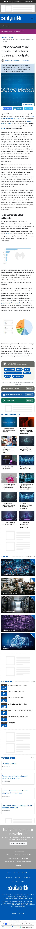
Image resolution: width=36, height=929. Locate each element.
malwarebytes (19, 376)
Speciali (16, 873)
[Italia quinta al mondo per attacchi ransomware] (27, 460)
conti (8, 376)
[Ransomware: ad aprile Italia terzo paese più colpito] (9, 422)
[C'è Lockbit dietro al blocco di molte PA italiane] (9, 460)
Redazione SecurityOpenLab (12, 60)
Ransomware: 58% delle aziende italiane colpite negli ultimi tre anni (9, 487)
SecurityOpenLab (13, 858)
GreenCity (25, 858)
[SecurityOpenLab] (11, 18)
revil (28, 369)
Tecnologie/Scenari (28, 104)
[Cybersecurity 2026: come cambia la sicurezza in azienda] (18, 641)
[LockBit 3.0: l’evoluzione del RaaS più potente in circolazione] (27, 497)
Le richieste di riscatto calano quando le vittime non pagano (9, 505)
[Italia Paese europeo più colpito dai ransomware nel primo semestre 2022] (27, 478)
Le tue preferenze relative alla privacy (20, 924)
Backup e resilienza (9, 612)
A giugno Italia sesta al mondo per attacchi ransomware (9, 524)
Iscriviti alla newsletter (18, 843)
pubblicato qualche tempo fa (11, 303)
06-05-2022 (26, 60)
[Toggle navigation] (32, 18)
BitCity (8, 855)
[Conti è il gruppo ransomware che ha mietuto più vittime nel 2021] (27, 441)
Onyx (3, 128)
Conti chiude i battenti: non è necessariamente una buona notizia (26, 525)
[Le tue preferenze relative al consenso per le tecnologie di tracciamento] (27, 927)
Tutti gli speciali (29, 556)
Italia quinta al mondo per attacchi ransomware (25, 468)
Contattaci (15, 882)
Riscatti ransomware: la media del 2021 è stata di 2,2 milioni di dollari (26, 431)
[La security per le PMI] (18, 586)
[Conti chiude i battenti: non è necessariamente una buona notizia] (27, 516)
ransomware (10, 369)
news (11, 37)
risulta (8, 233)
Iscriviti (29, 388)
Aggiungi (28, 394)
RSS (22, 882)
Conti (3, 123)
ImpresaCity (29, 2)
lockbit (28, 372)
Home (5, 37)
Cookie (14, 913)
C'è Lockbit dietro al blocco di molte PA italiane (9, 468)
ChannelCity (18, 2)
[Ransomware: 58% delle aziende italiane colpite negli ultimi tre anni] (9, 478)
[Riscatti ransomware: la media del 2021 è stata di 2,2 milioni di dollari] (27, 422)
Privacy (21, 913)
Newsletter (7, 26)
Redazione (9, 877)
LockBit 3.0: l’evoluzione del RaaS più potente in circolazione (26, 506)
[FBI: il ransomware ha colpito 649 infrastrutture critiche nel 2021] (9, 441)
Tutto (33, 681)
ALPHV (9, 123)
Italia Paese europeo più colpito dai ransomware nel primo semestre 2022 (26, 487)
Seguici (29, 400)
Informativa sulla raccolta (10, 927)
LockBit (28, 121)
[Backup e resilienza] (18, 604)
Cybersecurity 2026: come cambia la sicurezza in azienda (18, 648)
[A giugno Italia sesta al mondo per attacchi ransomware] (9, 516)
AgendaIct (18, 865)
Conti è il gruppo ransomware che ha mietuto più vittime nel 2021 (26, 450)
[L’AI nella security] (18, 567)
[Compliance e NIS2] (18, 623)
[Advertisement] (18, 820)
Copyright (18, 877)
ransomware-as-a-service (14, 372)
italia (20, 369)
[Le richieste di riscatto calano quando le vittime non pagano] (9, 497)
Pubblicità (27, 877)
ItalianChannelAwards (24, 861)
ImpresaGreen (9, 861)
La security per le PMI (10, 593)
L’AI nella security (8, 575)
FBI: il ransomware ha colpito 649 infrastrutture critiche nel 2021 (9, 450)
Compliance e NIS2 (9, 630)
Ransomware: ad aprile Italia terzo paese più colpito (9, 430)
